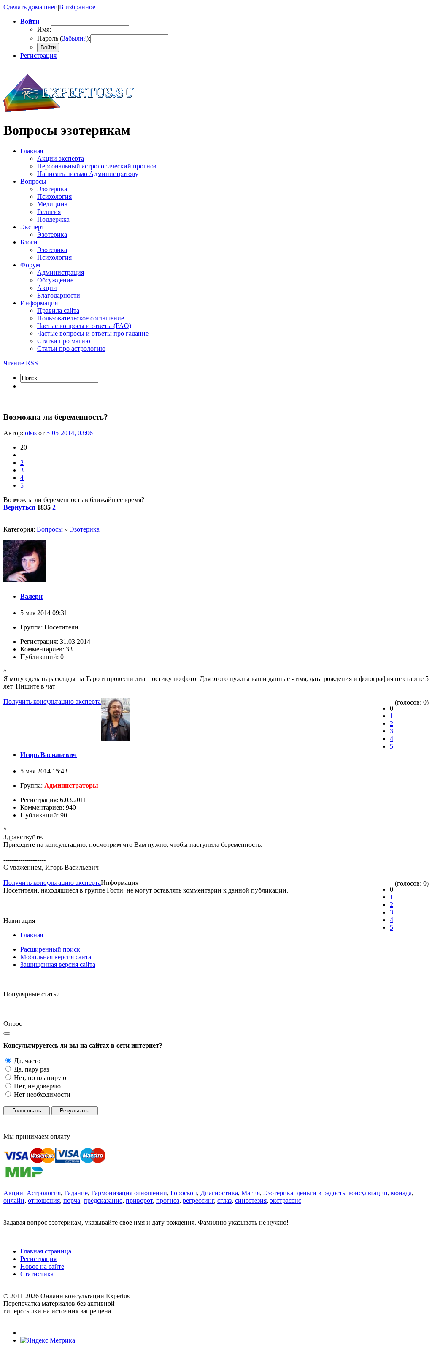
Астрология (44, 1192)
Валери (31, 596)
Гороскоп (183, 1192)
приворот (139, 1200)
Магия (250, 1192)
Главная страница (45, 1251)
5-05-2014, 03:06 (69, 433)
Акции (13, 1192)
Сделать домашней (30, 7)
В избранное (77, 7)
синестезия (251, 1200)
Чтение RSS (20, 362)
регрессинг (198, 1200)
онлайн (13, 1200)
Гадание (76, 1192)
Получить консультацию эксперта (52, 701)
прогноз (167, 1200)
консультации (368, 1192)
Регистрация (38, 55)
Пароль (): (63, 38)
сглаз (224, 1200)
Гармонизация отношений (129, 1192)
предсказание (103, 1200)
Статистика (37, 1274)
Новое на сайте (42, 1266)
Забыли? (74, 38)
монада (401, 1192)
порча (71, 1200)
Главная (31, 935)
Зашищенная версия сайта (57, 964)
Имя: (44, 29)
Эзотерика (85, 529)
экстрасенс (285, 1200)
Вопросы (50, 529)
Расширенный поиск (50, 949)
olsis (31, 433)
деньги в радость (321, 1192)
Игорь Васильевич (48, 754)
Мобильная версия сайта (55, 956)
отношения (44, 1200)
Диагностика (219, 1192)
